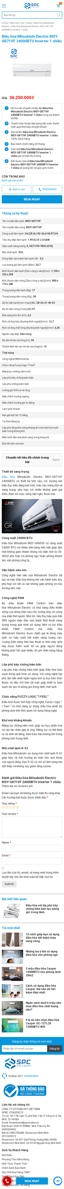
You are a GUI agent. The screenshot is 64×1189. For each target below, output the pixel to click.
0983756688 (17, 1132)
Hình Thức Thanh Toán (14, 1163)
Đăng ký (55, 1048)
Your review (10, 814)
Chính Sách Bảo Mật (13, 1176)
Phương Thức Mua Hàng (15, 1159)
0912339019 (9, 1136)
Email (6, 855)
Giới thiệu (7, 1155)
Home (5, 23)
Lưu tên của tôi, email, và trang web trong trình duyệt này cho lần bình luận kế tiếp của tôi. (30, 875)
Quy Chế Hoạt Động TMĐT (16, 1172)
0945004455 (49, 189)
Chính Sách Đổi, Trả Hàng (16, 1185)
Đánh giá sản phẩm (12, 180)
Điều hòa (8, 477)
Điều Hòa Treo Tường (21, 23)
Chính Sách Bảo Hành (14, 1168)
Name (6, 842)
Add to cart (18, 189)
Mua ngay (32, 199)
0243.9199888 (22, 1126)
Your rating (9, 803)
